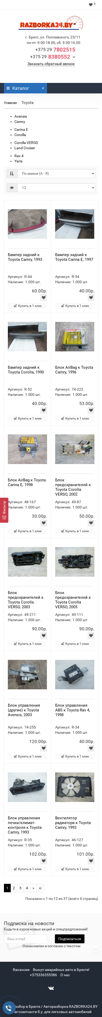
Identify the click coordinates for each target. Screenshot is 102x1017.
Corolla (20, 135)
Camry (19, 121)
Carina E (21, 129)
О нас (65, 975)
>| (40, 888)
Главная (10, 103)
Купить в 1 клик (30, 306)
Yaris (18, 161)
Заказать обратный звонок (51, 64)
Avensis (20, 116)
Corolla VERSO (26, 143)
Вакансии (21, 970)
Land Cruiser (24, 148)
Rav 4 (19, 156)
